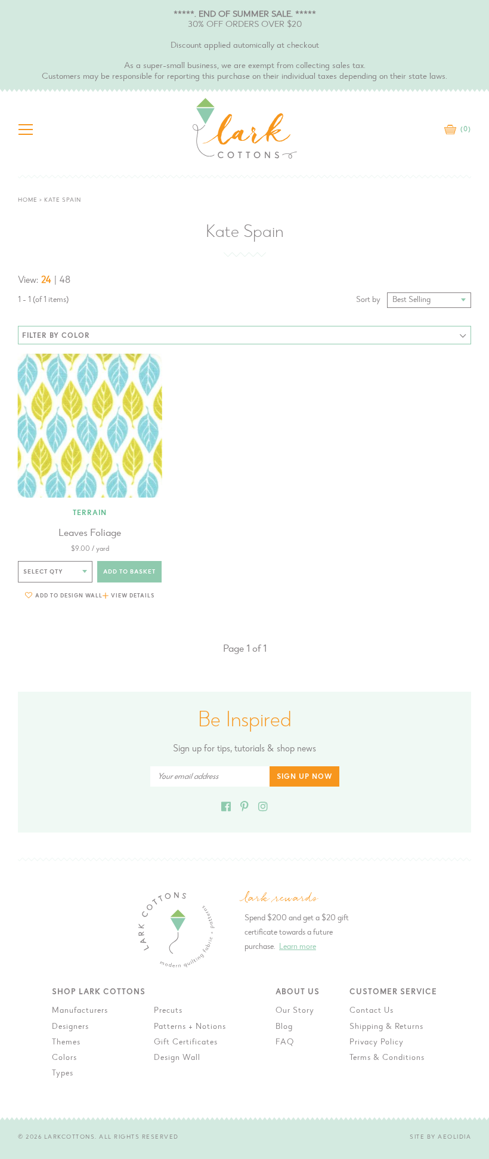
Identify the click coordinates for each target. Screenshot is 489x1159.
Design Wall (177, 1058)
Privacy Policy (376, 1042)
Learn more (297, 947)
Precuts (168, 1011)
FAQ (285, 1042)
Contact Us (371, 1011)
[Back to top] (470, 903)
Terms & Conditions (387, 1058)
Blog (284, 1027)
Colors (64, 1058)
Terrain (90, 513)
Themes (66, 1042)
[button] (64, 595)
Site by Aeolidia (440, 1137)
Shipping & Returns (386, 1027)
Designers (70, 1027)
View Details (132, 596)
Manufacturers (80, 1011)
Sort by (368, 300)
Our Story (295, 1011)
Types (62, 1073)
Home (28, 201)
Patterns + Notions (190, 1027)
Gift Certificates (186, 1042)
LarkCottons (69, 1137)
